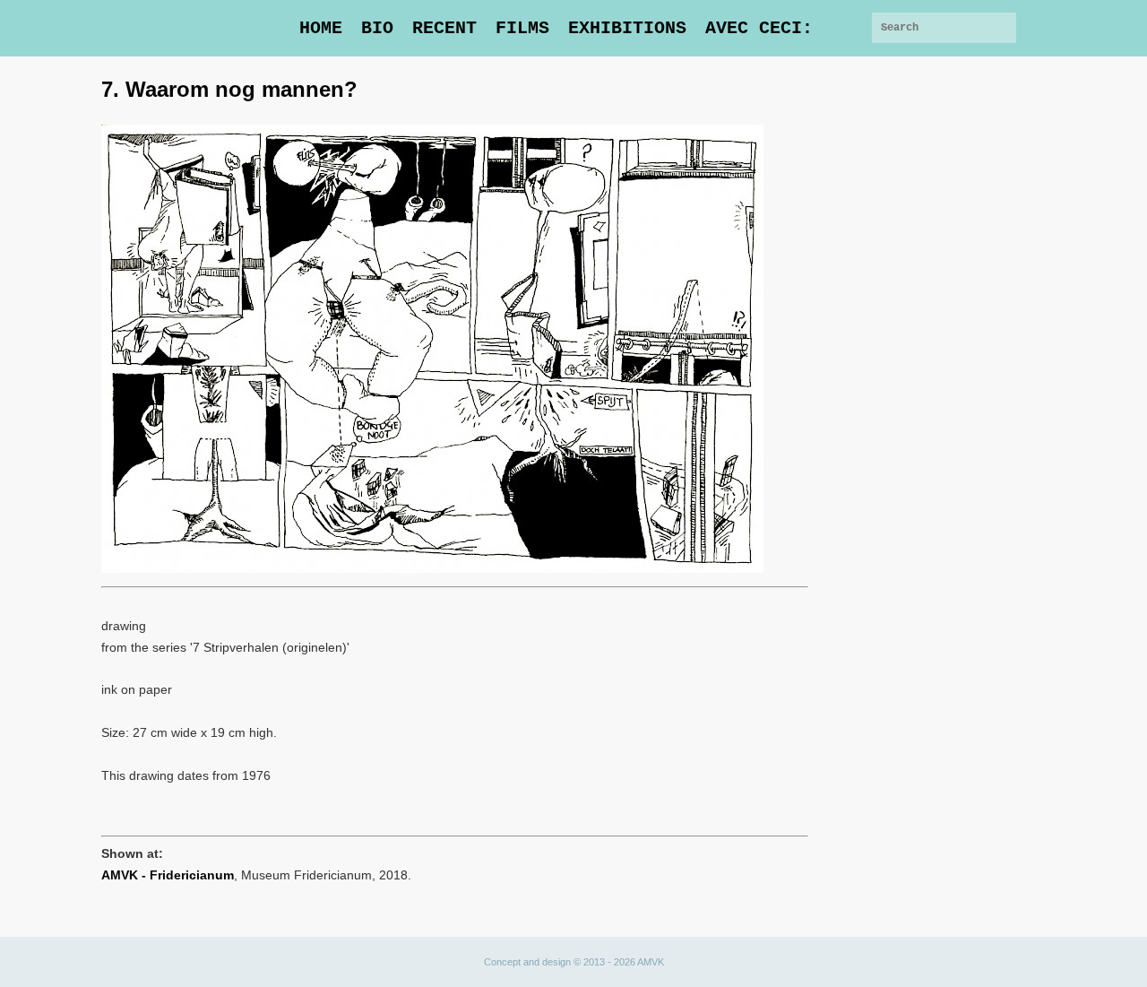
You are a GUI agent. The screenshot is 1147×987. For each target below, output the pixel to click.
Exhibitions (627, 28)
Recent (444, 28)
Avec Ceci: (759, 28)
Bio (377, 28)
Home (320, 28)
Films (522, 28)
